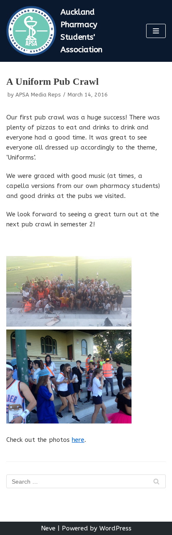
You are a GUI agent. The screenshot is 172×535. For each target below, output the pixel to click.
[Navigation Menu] (156, 31)
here (78, 440)
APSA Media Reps (38, 94)
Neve (48, 528)
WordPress (115, 528)
